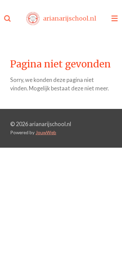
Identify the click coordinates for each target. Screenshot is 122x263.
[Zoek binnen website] (7, 18)
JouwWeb (46, 132)
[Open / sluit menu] (114, 18)
